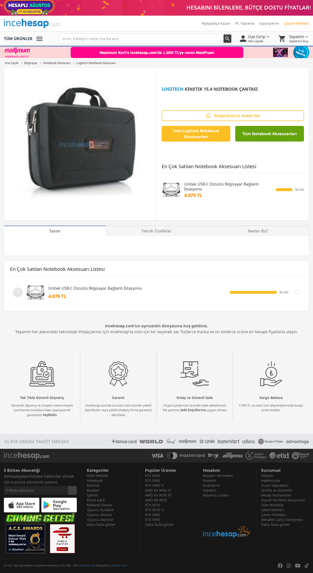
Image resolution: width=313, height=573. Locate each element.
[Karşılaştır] (297, 292)
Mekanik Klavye (99, 505)
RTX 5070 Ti (154, 509)
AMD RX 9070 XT (158, 495)
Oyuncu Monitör (100, 519)
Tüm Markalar (272, 505)
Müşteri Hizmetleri (218, 475)
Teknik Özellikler (156, 231)
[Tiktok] (306, 565)
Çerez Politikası (273, 514)
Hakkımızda (270, 480)
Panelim (209, 480)
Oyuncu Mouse (99, 514)
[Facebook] (280, 565)
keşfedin (50, 415)
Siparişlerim (269, 23)
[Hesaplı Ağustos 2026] (156, 8)
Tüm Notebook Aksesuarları (269, 133)
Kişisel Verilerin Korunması (283, 500)
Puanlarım (211, 485)
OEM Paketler (98, 475)
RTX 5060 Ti (154, 485)
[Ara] (227, 38)
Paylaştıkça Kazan (215, 23)
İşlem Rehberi (272, 509)
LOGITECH (172, 89)
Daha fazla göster (101, 524)
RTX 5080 (152, 514)
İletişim (267, 475)
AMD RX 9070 (156, 500)
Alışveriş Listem (215, 495)
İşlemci (93, 495)
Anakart (93, 490)
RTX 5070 (152, 505)
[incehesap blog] (227, 518)
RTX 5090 (152, 519)
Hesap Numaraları (276, 495)
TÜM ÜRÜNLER (18, 38)
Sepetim (209, 490)
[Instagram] (289, 565)
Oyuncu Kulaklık (100, 509)
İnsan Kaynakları (275, 485)
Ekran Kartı (96, 500)
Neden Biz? (258, 231)
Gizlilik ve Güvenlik (276, 490)
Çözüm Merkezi (296, 23)
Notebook (94, 480)
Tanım (54, 231)
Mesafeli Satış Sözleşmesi (282, 519)
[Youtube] (298, 565)
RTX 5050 (152, 475)
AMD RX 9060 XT (158, 490)
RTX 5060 (152, 480)
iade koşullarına (193, 410)
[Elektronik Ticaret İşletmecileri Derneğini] (279, 455)
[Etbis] (62, 538)
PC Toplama (244, 23)
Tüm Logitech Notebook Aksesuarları (196, 133)
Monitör (93, 485)
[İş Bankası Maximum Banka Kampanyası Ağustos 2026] (156, 52)
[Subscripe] (72, 490)
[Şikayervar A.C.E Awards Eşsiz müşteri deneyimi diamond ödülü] (25, 538)
